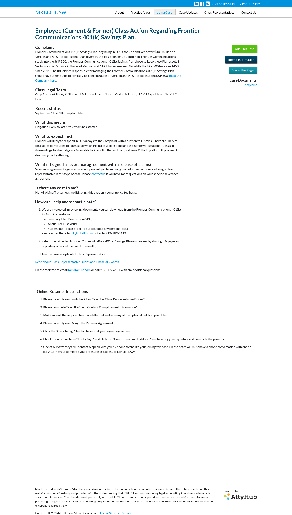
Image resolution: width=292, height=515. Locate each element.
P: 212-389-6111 (223, 4)
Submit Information (241, 59)
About (119, 12)
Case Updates (188, 12)
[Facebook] (202, 4)
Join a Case (164, 12)
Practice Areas (141, 12)
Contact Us (248, 12)
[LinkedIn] (196, 4)
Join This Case (244, 49)
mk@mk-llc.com (82, 233)
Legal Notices (110, 513)
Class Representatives (219, 12)
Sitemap (127, 513)
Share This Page (243, 70)
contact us (98, 174)
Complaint (250, 85)
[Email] (208, 4)
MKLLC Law (50, 12)
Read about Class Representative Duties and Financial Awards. (77, 262)
